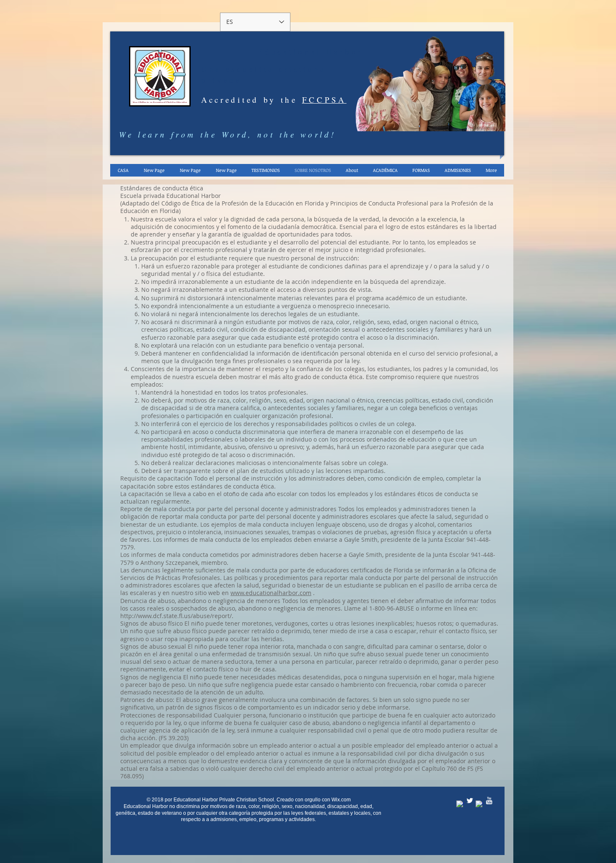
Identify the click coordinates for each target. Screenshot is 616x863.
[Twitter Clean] (470, 800)
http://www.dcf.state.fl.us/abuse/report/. (176, 616)
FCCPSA (324, 99)
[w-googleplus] (479, 804)
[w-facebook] (460, 804)
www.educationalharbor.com (270, 593)
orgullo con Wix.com (328, 800)
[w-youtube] (489, 800)
